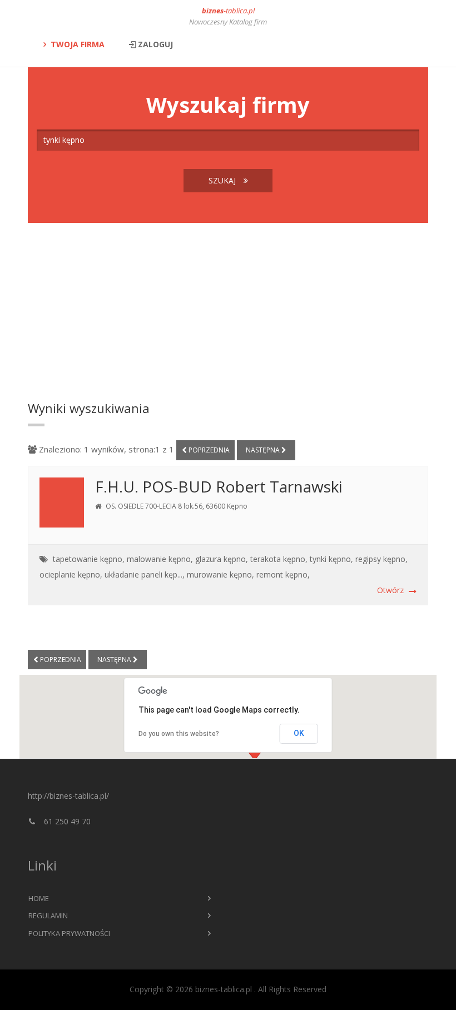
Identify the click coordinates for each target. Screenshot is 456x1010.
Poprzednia (208, 450)
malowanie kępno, (160, 559)
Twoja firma (78, 44)
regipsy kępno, (381, 559)
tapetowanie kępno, (89, 559)
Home (38, 898)
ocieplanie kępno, (70, 574)
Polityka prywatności (69, 933)
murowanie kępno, (220, 574)
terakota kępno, (279, 559)
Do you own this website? (178, 734)
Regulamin (48, 916)
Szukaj (223, 180)
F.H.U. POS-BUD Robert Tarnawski (219, 486)
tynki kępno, (331, 559)
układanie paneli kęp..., (145, 574)
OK (299, 733)
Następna (263, 450)
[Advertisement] (228, 312)
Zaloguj (155, 44)
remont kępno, (283, 574)
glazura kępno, (221, 559)
